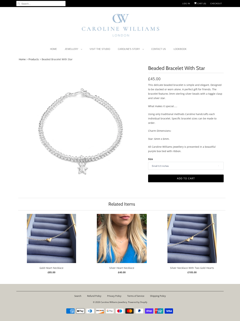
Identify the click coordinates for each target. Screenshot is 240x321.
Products (33, 59)
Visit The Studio (100, 49)
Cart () (201, 3)
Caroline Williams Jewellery (114, 302)
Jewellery (72, 49)
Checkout (216, 3)
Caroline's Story (129, 49)
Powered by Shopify (137, 302)
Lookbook (180, 49)
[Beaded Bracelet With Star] (80, 129)
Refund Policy (94, 295)
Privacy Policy (114, 295)
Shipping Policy (158, 295)
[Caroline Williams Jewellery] (120, 27)
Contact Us (158, 49)
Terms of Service (135, 295)
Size (150, 159)
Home (53, 49)
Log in (186, 3)
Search (77, 295)
